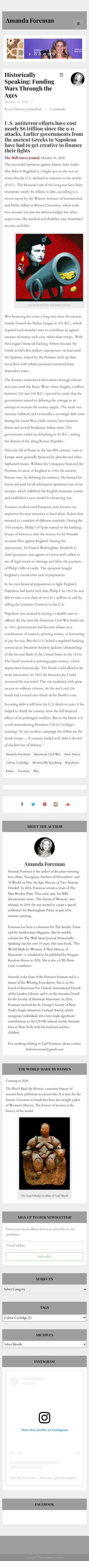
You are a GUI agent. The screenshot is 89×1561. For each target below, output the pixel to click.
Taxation (23, 771)
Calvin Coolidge (17, 763)
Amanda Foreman (18, 754)
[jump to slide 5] (53, 54)
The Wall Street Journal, (22, 158)
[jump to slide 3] (44, 54)
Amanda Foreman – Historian (31, 1478)
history (20, 109)
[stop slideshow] (59, 54)
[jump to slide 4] (49, 54)
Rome (10, 771)
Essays (9, 109)
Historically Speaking (47, 763)
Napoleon (72, 763)
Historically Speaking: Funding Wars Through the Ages (29, 85)
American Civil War (47, 754)
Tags (44, 1307)
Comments (58, 109)
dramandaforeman (71, 1478)
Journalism (34, 109)
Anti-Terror (72, 754)
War (36, 771)
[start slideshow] (30, 54)
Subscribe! (44, 1256)
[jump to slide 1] (35, 54)
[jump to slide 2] (40, 54)
